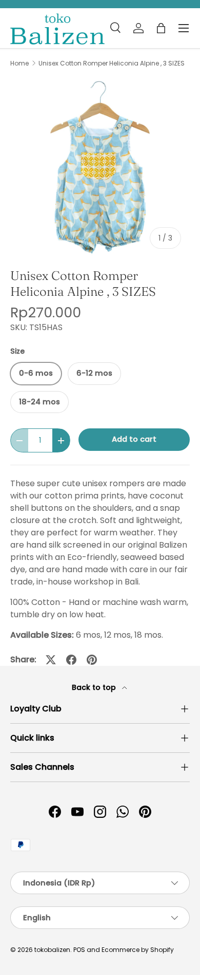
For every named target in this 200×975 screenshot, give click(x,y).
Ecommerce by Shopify (138, 949)
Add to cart (134, 439)
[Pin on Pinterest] (92, 659)
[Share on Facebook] (71, 659)
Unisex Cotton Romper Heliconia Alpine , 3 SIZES (111, 63)
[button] (161, 28)
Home (19, 63)
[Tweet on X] (51, 659)
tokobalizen (52, 949)
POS (79, 949)
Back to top (95, 687)
